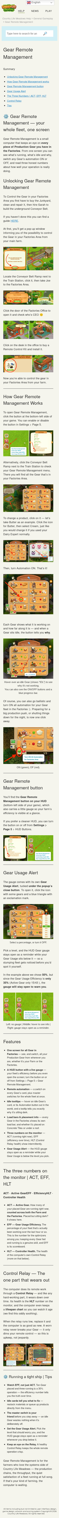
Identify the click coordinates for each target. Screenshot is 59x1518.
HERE (14, 221)
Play (48, 11)
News (35, 11)
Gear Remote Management (19, 21)
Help (21, 11)
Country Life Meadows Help (16, 18)
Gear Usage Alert (16, 91)
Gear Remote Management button (25, 86)
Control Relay (14, 100)
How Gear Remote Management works (28, 81)
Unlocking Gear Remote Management (27, 76)
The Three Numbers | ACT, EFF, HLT (26, 95)
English (35, 2)
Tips (9, 105)
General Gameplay (43, 18)
